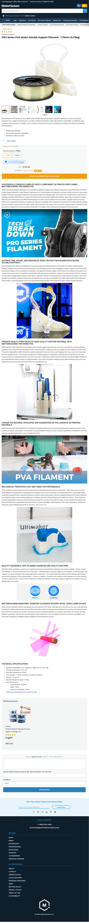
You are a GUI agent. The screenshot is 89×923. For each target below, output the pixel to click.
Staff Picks (22, 20)
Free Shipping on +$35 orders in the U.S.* (15, 1)
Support (12, 853)
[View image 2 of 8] (14, 109)
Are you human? (27, 772)
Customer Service (36, 1)
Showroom (14, 844)
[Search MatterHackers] (85, 11)
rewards (21, 162)
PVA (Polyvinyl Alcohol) (57, 24)
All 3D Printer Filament (8, 24)
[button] (44, 16)
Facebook (34, 812)
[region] (44, 72)
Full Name (6, 780)
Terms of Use (14, 893)
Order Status (15, 875)
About (11, 869)
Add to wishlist (11, 141)
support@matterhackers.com (44, 828)
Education (13, 850)
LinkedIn (46, 812)
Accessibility (14, 896)
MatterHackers (8, 34)
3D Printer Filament (44, 20)
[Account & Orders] (79, 5)
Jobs (11, 884)
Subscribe (61, 807)
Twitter (38, 812)
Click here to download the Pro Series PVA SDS (21, 692)
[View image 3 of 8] (23, 109)
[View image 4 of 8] (31, 109)
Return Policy (15, 887)
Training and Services (70, 20)
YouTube (55, 812)
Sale (15, 20)
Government (14, 856)
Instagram (42, 812)
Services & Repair (16, 859)
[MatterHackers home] (11, 6)
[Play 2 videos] (57, 109)
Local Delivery (15, 878)
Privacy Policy (15, 890)
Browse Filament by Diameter (26, 24)
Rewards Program (17, 881)
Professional (15, 847)
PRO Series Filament (72, 24)
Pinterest (51, 812)
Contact (12, 872)
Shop (11, 838)
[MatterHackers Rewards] (6, 162)
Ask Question (44, 790)
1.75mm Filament (42, 24)
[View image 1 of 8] (5, 109)
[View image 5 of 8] (40, 109)
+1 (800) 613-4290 (47, 1)
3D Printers (32, 20)
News (11, 841)
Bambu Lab (57, 20)
